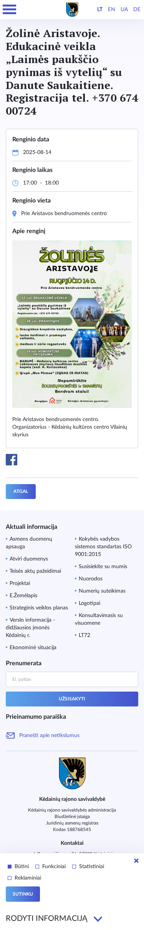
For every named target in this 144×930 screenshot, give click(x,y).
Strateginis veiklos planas (39, 608)
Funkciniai (54, 866)
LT (100, 9)
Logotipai (89, 603)
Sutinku (23, 894)
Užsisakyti (72, 699)
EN (111, 9)
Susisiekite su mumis (103, 566)
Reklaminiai (28, 878)
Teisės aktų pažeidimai (35, 571)
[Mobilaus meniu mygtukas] (9, 9)
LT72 (84, 635)
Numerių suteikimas (102, 591)
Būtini (22, 866)
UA (124, 9)
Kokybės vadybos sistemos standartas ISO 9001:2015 (103, 546)
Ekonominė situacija (33, 647)
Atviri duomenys (29, 559)
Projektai (20, 583)
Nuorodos (91, 579)
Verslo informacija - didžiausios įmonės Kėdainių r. (30, 627)
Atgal (20, 491)
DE (137, 9)
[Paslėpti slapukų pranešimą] (136, 861)
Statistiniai (91, 866)
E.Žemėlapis (23, 595)
